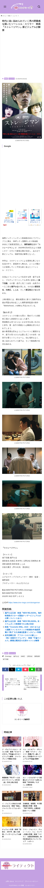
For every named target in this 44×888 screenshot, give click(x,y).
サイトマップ (19, 881)
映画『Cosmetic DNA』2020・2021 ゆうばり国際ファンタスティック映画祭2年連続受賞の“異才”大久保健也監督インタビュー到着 (23, 629)
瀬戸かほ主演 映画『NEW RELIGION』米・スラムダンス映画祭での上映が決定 (23, 622)
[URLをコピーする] (39, 669)
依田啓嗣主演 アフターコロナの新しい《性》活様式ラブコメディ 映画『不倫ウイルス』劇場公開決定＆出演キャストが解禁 (23, 638)
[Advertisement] (22, 54)
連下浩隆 (5, 659)
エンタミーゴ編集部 (22, 719)
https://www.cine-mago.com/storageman (24, 602)
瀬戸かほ (16, 656)
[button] (5, 669)
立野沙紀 (29, 656)
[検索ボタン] (39, 6)
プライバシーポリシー (31, 881)
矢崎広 (23, 656)
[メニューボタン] (5, 6)
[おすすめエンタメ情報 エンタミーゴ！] (22, 6)
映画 (6, 79)
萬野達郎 (37, 656)
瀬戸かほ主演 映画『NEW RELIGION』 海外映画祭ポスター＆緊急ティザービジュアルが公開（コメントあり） (23, 615)
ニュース (11, 79)
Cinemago (8, 656)
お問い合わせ (10, 881)
